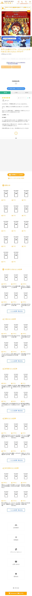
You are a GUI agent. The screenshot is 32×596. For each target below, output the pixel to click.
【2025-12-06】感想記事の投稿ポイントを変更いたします (16, 8)
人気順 (16, 92)
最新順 (26, 92)
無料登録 (22, 2)
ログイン (18, 2)
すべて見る (27, 185)
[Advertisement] (16, 155)
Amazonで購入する (16, 593)
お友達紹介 (16, 526)
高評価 (5, 92)
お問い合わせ (16, 562)
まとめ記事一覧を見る (16, 311)
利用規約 (16, 538)
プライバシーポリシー (16, 550)
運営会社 (16, 575)
